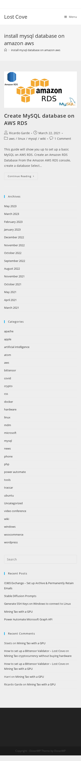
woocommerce (13, 534)
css (6, 394)
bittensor (10, 370)
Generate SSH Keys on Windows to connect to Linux (37, 604)
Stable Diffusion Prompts (20, 596)
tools (7, 480)
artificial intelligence (16, 347)
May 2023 (10, 206)
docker (8, 402)
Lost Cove (15, 16)
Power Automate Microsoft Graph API (28, 619)
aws (12, 139)
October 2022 (12, 253)
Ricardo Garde (19, 133)
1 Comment (62, 139)
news (7, 448)
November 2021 (14, 276)
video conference (15, 511)
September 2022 (14, 261)
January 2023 (12, 229)
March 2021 (11, 308)
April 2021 (10, 300)
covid (7, 378)
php (6, 464)
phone (8, 456)
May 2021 (10, 292)
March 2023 (11, 214)
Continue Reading (23, 177)
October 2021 (12, 284)
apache (8, 331)
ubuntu (9, 495)
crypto (8, 386)
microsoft (10, 433)
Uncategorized (13, 503)
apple (7, 339)
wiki (43, 139)
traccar (8, 487)
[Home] (5, 50)
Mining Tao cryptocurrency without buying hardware (37, 656)
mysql (32, 139)
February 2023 (13, 222)
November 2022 (14, 245)
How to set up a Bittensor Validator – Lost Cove (34, 651)
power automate (15, 472)
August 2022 (12, 268)
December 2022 (14, 237)
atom (7, 355)
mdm (7, 425)
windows (10, 527)
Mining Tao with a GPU (18, 612)
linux (21, 139)
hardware (10, 409)
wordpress (11, 542)
